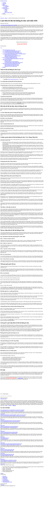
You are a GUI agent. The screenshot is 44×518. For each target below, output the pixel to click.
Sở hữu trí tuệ (5, 7)
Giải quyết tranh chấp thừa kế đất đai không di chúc (11, 63)
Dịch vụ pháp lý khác (8, 12)
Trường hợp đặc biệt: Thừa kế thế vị (11, 54)
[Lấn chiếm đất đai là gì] (4, 437)
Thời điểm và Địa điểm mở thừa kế (11, 56)
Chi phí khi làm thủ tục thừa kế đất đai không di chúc (14, 62)
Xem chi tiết (2, 413)
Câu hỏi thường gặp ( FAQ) (7, 481)
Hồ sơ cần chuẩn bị (8, 60)
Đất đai (6, 9)
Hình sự (6, 11)
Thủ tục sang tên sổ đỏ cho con (13, 79)
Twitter (6, 405)
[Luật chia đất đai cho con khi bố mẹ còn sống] (8, 460)
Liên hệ (4, 13)
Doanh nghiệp (5, 5)
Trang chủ (2, 18)
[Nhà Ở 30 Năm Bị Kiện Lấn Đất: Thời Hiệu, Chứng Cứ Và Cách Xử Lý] (13, 414)
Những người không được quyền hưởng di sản (13, 55)
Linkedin (9, 405)
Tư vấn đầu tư (5, 479)
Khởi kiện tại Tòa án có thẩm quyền (11, 66)
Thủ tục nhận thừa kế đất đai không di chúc (10, 57)
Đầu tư (4, 4)
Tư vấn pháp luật (6, 8)
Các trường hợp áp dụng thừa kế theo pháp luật (13, 50)
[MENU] (0, 16)
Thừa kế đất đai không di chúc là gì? (9, 49)
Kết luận (4, 67)
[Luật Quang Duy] (3, 0)
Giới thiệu (4, 2)
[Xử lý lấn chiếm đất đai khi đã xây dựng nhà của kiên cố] (10, 420)
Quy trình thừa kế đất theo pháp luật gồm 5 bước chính (14, 58)
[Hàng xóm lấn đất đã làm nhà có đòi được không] (9, 432)
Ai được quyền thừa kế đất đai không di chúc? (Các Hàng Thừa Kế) (14, 53)
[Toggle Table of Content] (1, 48)
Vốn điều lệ (7, 6)
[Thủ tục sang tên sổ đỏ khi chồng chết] (7, 449)
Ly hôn (6, 10)
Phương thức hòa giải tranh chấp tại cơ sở (12, 64)
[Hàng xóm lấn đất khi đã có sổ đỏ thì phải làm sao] (9, 426)
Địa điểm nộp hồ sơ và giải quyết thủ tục (11, 61)
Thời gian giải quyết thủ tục (7, 59)
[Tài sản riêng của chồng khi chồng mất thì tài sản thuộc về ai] (11, 443)
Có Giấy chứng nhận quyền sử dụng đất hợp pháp (13, 52)
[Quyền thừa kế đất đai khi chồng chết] (7, 454)
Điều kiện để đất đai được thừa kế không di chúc (11, 51)
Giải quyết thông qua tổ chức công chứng (12, 65)
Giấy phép (4, 3)
